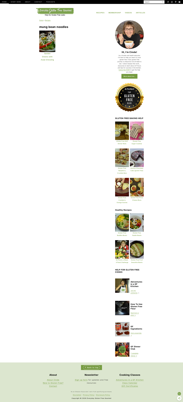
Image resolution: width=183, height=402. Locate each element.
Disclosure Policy (103, 395)
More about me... (129, 76)
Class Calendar (129, 383)
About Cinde (53, 380)
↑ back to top (91, 367)
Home (41, 20)
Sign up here (81, 380)
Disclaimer (77, 395)
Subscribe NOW (124, 70)
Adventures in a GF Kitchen (130, 380)
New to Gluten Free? (53, 383)
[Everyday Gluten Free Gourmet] (55, 16)
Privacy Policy (88, 395)
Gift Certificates (130, 386)
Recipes (48, 20)
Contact (53, 386)
